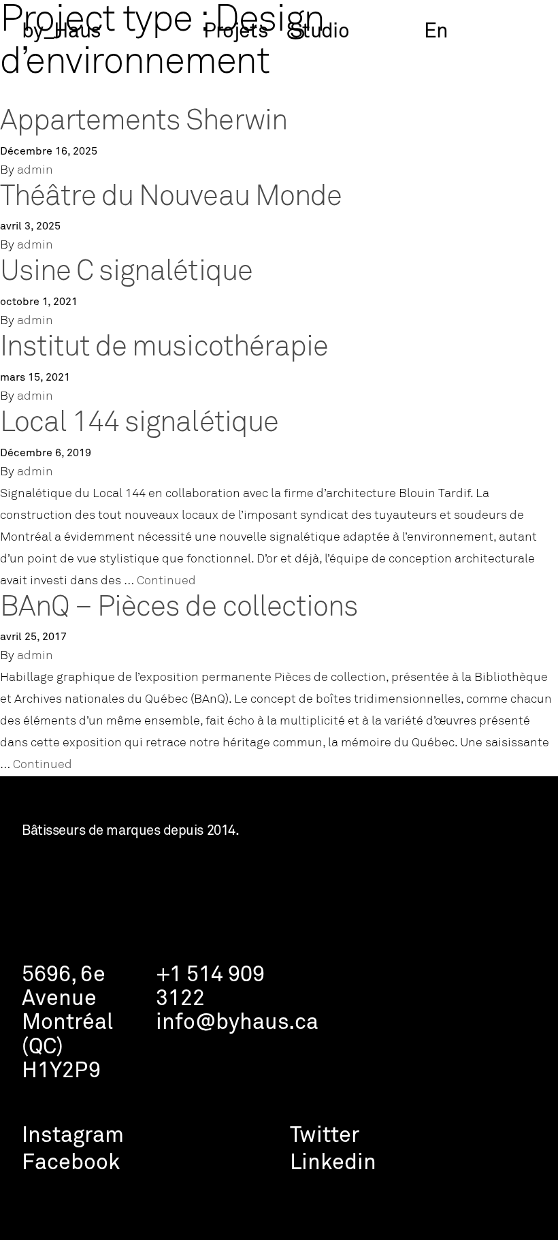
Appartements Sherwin (143, 122)
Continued (166, 581)
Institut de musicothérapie (164, 348)
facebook (71, 1163)
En (436, 32)
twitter (324, 1136)
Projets (235, 32)
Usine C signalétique (126, 272)
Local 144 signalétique (139, 423)
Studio (319, 32)
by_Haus (61, 32)
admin (35, 170)
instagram (73, 1136)
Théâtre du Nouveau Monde (171, 197)
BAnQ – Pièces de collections (179, 608)
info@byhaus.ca (237, 1023)
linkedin (333, 1163)
